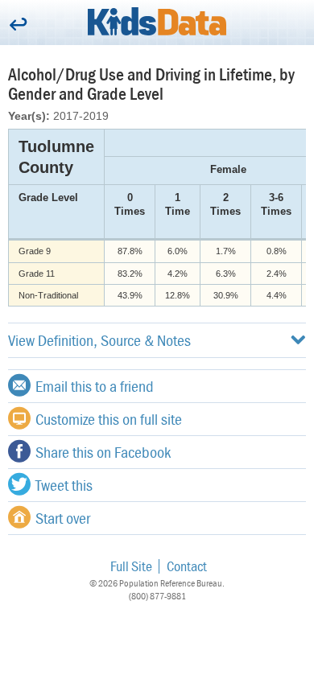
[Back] (18, 25)
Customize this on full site (108, 419)
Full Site (131, 566)
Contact (187, 566)
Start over (62, 518)
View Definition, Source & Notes (99, 340)
